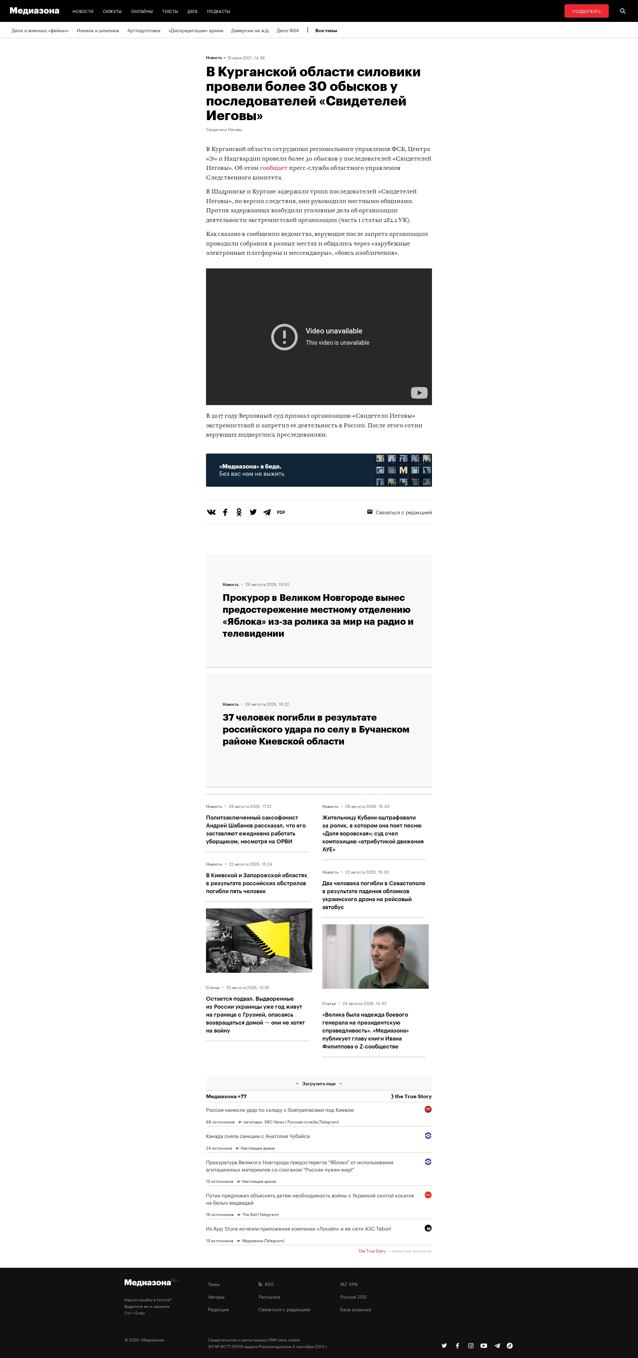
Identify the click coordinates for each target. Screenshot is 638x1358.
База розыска (355, 1309)
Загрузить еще (319, 1083)
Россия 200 (353, 1296)
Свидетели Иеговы (224, 129)
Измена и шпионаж (98, 30)
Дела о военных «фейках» (40, 30)
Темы (214, 1283)
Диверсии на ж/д (250, 30)
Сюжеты (112, 11)
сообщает (274, 168)
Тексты (170, 11)
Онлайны (142, 11)
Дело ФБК (288, 30)
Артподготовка (143, 30)
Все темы (326, 30)
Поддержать (587, 11)
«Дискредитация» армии (195, 30)
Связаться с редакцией (404, 512)
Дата (192, 11)
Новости (83, 11)
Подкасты (219, 11)
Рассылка (269, 1296)
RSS (268, 1283)
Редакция (218, 1309)
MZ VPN (349, 1283)
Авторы (216, 1296)
